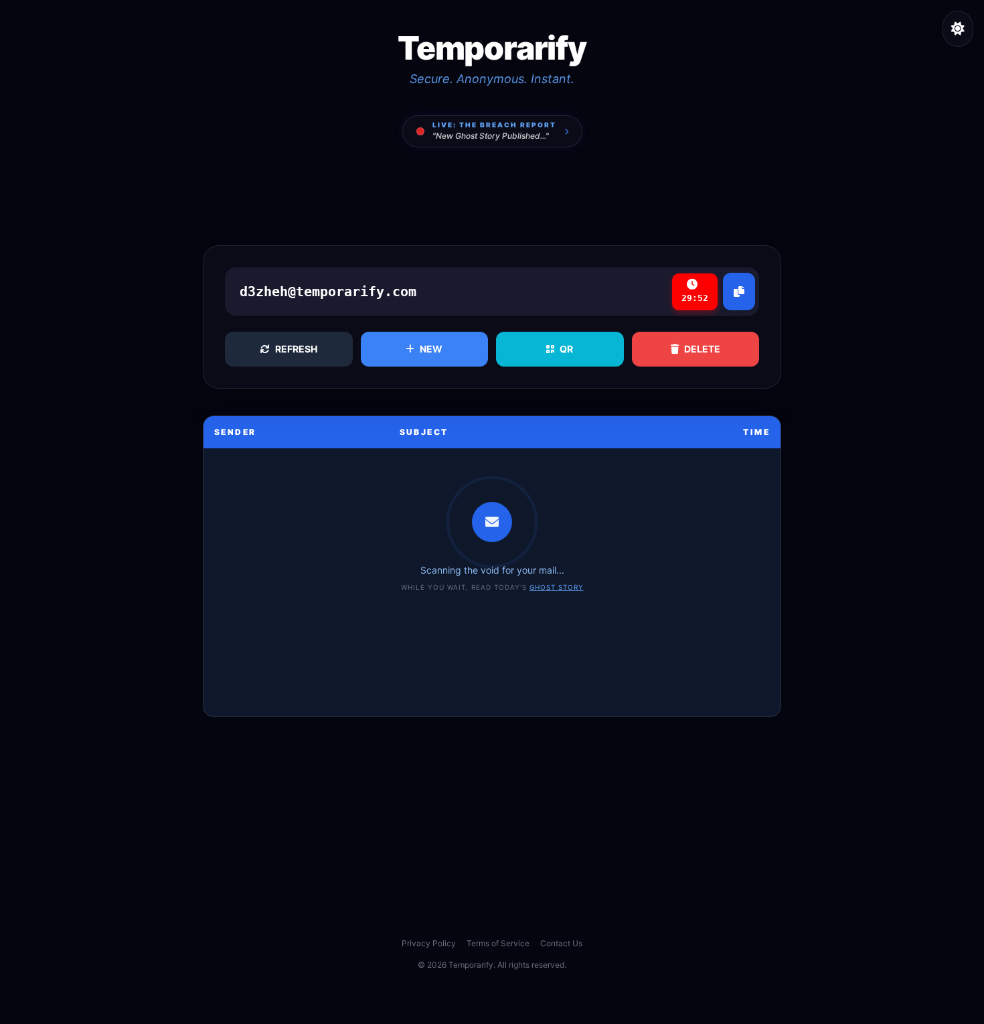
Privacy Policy (429, 943)
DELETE (702, 349)
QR (566, 349)
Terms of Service (498, 943)
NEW (431, 349)
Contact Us (561, 943)
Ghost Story (556, 587)
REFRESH (296, 349)
